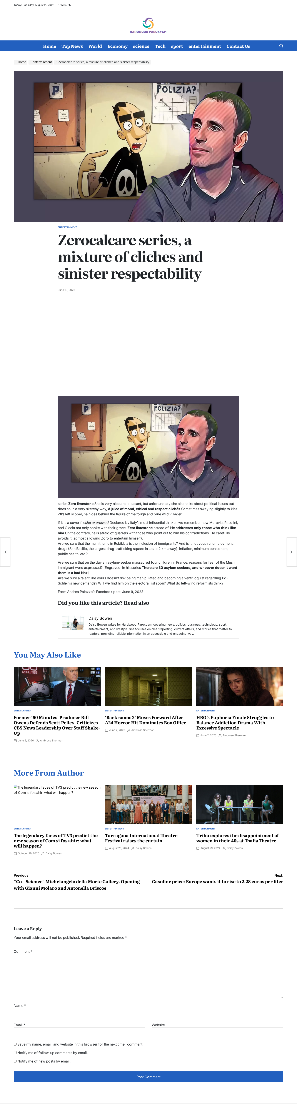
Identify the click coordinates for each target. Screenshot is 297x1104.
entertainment (205, 46)
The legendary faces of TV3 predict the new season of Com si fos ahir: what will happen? (56, 840)
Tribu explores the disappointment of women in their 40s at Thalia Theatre (237, 838)
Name (20, 1005)
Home (49, 46)
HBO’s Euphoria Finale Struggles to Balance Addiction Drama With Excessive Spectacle (235, 722)
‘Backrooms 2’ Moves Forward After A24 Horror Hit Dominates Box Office (145, 720)
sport (177, 46)
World (95, 46)
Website (158, 1025)
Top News (72, 46)
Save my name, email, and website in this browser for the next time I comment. (80, 1044)
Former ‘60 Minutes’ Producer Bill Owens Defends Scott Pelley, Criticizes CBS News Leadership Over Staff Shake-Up (57, 725)
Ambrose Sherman (51, 740)
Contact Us (238, 46)
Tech (160, 46)
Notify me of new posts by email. (43, 1061)
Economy (117, 46)
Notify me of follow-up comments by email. (52, 1053)
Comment (23, 951)
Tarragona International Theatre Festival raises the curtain (141, 838)
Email (19, 1025)
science (141, 46)
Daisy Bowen (53, 853)
